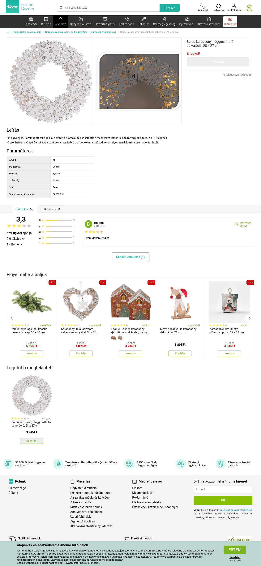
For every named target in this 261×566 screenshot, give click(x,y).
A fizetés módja (80, 502)
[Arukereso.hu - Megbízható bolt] (240, 539)
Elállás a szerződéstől (146, 502)
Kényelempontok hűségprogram (91, 492)
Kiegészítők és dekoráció (27, 32)
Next (249, 318)
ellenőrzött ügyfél (246, 224)
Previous (11, 318)
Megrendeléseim (143, 492)
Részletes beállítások (235, 559)
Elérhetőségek (18, 488)
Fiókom (137, 488)
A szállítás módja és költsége (89, 497)
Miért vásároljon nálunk (86, 507)
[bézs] (120, 337)
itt (92, 562)
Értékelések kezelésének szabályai (155, 507)
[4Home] (9, 32)
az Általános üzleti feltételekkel (236, 510)
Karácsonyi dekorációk (103, 32)
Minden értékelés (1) (130, 257)
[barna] (113, 337)
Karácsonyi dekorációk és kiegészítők (66, 32)
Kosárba (218, 61)
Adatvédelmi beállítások (86, 511)
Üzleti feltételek (80, 516)
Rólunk (13, 492)
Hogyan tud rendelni (83, 488)
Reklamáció (140, 497)
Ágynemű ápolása (82, 521)
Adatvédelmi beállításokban (106, 559)
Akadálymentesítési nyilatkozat (91, 526)
